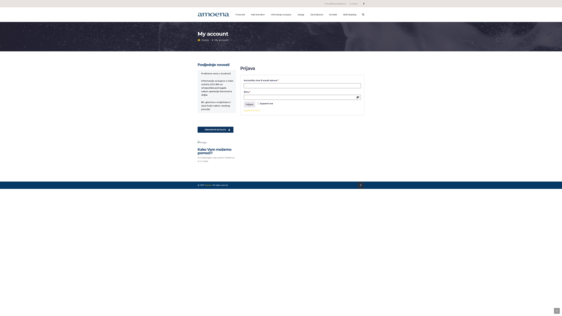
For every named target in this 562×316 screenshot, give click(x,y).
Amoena (208, 185)
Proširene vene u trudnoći (216, 73)
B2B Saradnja (349, 14)
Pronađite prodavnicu (335, 3)
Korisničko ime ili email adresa (267, 80)
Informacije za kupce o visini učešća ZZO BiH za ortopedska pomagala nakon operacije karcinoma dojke (217, 87)
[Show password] (357, 97)
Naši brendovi (258, 14)
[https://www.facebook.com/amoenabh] (363, 3)
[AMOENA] (213, 14)
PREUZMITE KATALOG (215, 130)
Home (205, 40)
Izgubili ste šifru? (252, 110)
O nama (353, 3)
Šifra (253, 92)
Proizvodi (240, 14)
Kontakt (333, 14)
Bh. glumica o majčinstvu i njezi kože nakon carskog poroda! (216, 106)
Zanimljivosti (316, 14)
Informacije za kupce (281, 14)
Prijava (249, 104)
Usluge (300, 14)
